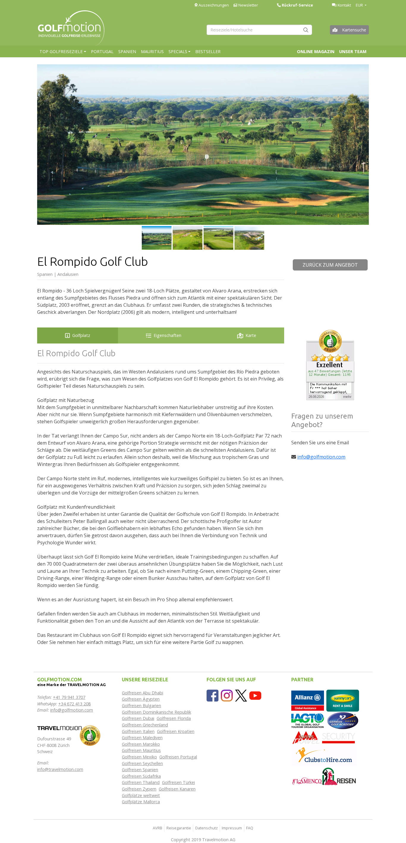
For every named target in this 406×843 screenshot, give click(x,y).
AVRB (157, 828)
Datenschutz (206, 828)
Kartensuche (354, 30)
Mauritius (152, 51)
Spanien (127, 51)
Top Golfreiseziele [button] (61, 51)
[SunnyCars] (342, 700)
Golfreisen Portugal (178, 757)
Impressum (232, 828)
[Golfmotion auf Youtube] (255, 695)
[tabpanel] (160, 497)
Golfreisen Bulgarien (141, 705)
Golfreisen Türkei (178, 782)
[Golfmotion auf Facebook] (212, 695)
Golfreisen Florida (174, 718)
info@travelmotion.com (60, 769)
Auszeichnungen (213, 5)
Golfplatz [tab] (81, 335)
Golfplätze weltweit (141, 795)
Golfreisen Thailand (141, 782)
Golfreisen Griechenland (145, 725)
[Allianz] (307, 700)
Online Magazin (315, 51)
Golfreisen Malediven (142, 737)
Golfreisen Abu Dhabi (142, 693)
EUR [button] (360, 5)
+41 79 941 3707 (69, 697)
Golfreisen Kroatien (175, 731)
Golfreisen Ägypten (141, 699)
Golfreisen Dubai (138, 718)
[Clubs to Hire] (324, 755)
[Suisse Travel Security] (324, 737)
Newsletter (247, 5)
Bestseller (208, 51)
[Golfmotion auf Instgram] (227, 695)
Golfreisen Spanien (140, 769)
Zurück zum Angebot (330, 265)
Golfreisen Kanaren (177, 789)
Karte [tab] (251, 335)
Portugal (102, 51)
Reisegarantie (178, 828)
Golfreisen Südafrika (141, 776)
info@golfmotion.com (321, 457)
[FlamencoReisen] (324, 776)
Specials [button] (178, 51)
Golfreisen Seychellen (142, 763)
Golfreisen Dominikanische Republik (156, 712)
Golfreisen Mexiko (139, 757)
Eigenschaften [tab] (167, 335)
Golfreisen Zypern (139, 789)
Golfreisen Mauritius (141, 750)
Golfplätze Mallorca (141, 801)
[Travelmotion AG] (59, 728)
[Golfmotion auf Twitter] (241, 695)
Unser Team (352, 51)
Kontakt (344, 5)
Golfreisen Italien (138, 731)
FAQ (249, 828)
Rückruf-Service (297, 5)
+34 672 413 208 (74, 704)
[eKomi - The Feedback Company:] (90, 735)
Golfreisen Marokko (141, 744)
